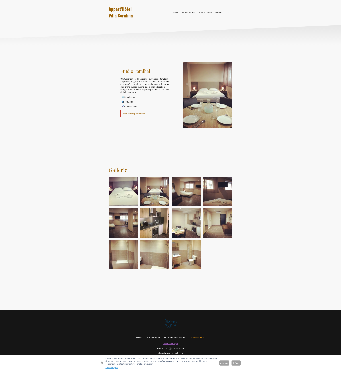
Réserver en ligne (170, 343)
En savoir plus (111, 367)
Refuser (236, 363)
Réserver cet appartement (133, 113)
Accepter (224, 363)
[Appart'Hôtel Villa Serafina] (128, 21)
